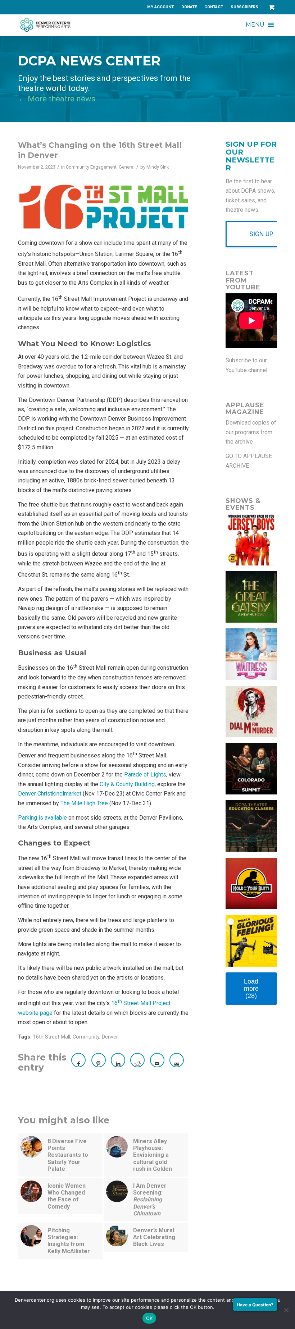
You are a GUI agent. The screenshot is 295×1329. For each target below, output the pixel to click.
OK (149, 1318)
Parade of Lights (145, 774)
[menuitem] (161, 7)
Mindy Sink (157, 167)
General (127, 167)
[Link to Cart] (271, 7)
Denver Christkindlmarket (49, 793)
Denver (110, 1037)
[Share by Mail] (157, 1060)
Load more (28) (251, 988)
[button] (255, 25)
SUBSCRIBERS (244, 7)
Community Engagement (91, 167)
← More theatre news (56, 98)
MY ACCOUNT (160, 7)
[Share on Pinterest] (98, 1060)
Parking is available (42, 817)
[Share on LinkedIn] (118, 1060)
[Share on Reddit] (137, 1060)
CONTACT (213, 7)
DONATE (189, 7)
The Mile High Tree (84, 803)
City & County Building (127, 784)
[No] (286, 1310)
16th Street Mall (51, 1037)
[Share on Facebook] (78, 1060)
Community (86, 1037)
